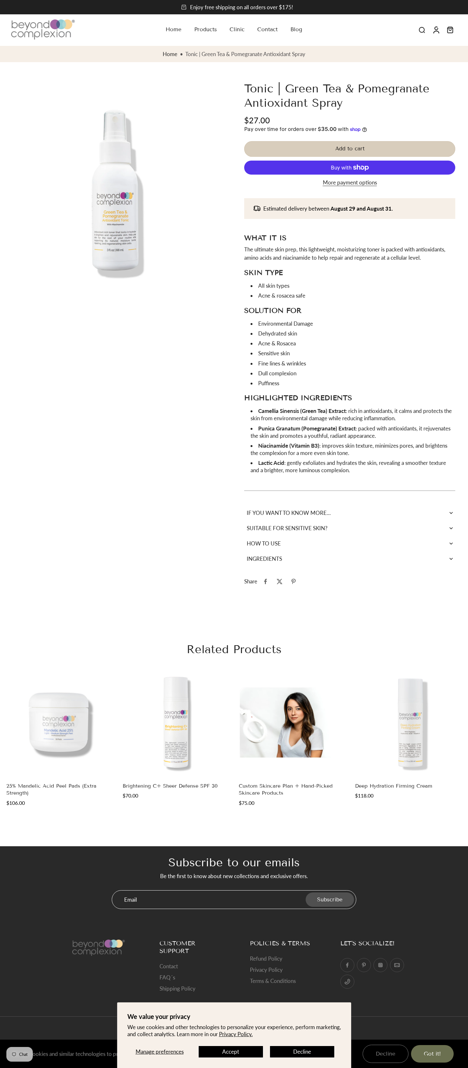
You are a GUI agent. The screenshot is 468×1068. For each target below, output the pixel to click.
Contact (169, 966)
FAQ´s (167, 977)
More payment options (350, 183)
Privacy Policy (266, 969)
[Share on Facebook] (266, 581)
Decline (302, 1051)
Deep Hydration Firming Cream (393, 786)
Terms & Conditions (273, 981)
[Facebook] (347, 965)
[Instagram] (380, 965)
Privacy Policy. (236, 1034)
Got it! (432, 1053)
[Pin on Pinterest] (294, 581)
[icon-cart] (450, 29)
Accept (230, 1051)
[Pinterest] (364, 965)
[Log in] (436, 29)
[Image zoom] (115, 190)
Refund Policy (266, 958)
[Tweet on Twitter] (280, 581)
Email (130, 899)
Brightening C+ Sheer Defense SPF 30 (170, 786)
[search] (422, 29)
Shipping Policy (177, 988)
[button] (349, 149)
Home (170, 54)
